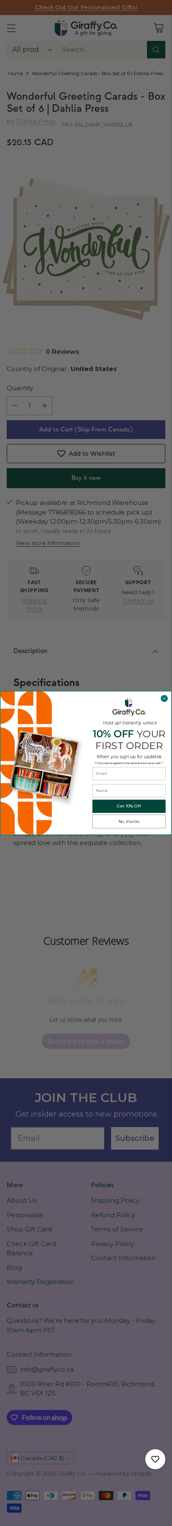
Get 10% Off (129, 806)
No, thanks (129, 821)
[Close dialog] (164, 698)
